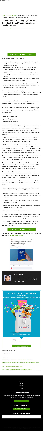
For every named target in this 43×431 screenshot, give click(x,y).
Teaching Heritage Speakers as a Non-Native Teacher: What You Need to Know (17, 359)
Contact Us (21, 385)
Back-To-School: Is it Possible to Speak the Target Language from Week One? (17, 369)
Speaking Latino (21, 4)
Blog (7, 15)
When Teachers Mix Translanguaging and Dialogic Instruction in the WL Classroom (18, 371)
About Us (21, 383)
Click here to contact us (21, 408)
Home (3, 15)
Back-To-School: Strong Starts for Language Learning (12, 366)
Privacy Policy (23, 427)
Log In (21, 388)
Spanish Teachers (13, 15)
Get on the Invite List (21, 400)
